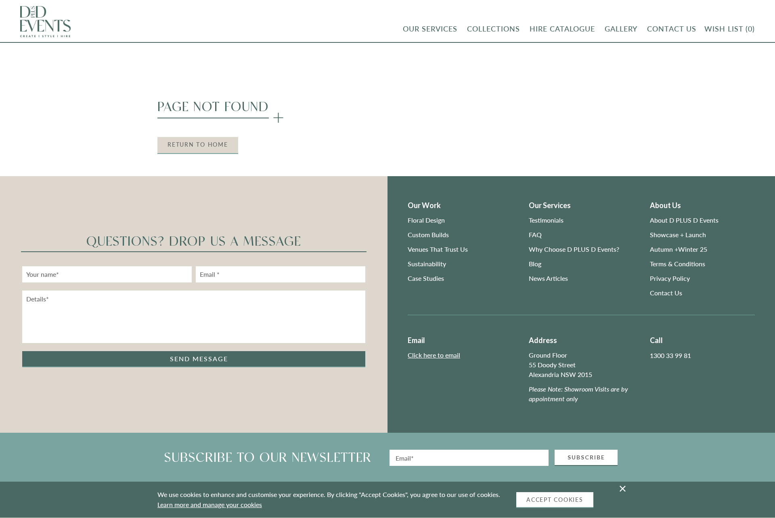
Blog (535, 263)
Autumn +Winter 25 (678, 249)
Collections (493, 28)
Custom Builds (429, 234)
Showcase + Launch (678, 234)
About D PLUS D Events (684, 220)
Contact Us (666, 293)
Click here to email (434, 355)
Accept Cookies (554, 499)
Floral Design (426, 220)
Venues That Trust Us (438, 249)
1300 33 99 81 (670, 355)
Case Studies (426, 278)
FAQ (535, 234)
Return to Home (198, 144)
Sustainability (427, 263)
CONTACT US (671, 28)
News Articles (548, 278)
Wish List (729, 28)
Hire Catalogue (562, 28)
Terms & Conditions (677, 263)
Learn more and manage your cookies (209, 504)
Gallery (621, 28)
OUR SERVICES (430, 28)
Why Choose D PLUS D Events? (574, 249)
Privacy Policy (670, 278)
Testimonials (546, 220)
